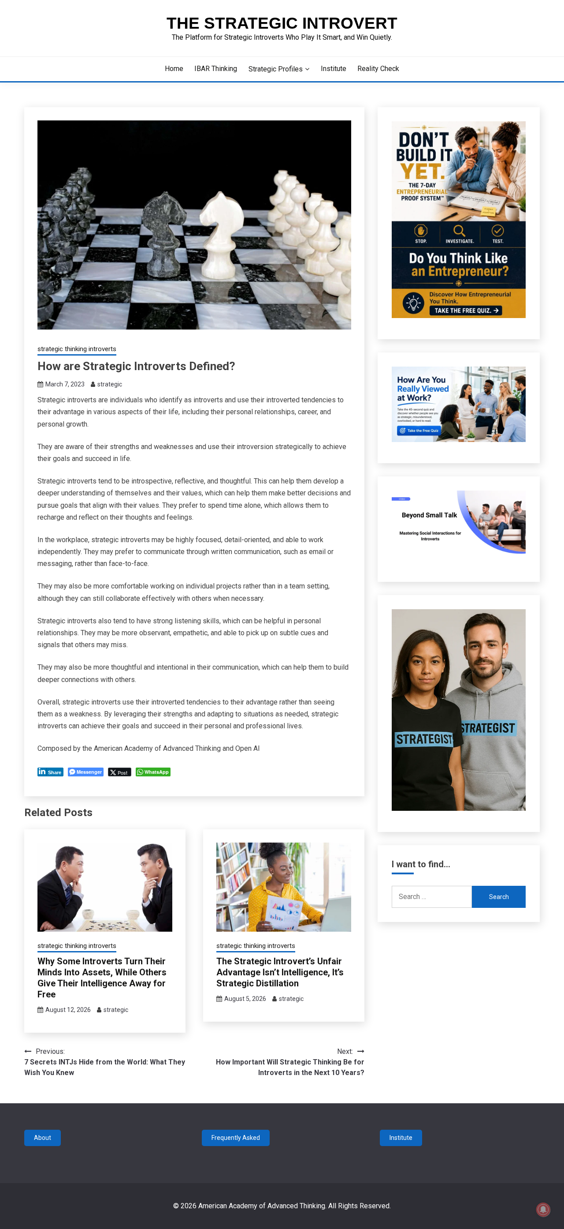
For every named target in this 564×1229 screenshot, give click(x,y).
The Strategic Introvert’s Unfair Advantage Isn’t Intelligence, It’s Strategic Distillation (280, 972)
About (42, 1137)
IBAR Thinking (215, 68)
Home (174, 68)
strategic (109, 384)
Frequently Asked (236, 1137)
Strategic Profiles (276, 69)
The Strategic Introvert (282, 23)
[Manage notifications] (543, 1210)
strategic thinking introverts (76, 349)
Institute (333, 68)
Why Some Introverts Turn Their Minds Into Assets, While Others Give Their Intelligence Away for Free (102, 978)
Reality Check (378, 68)
